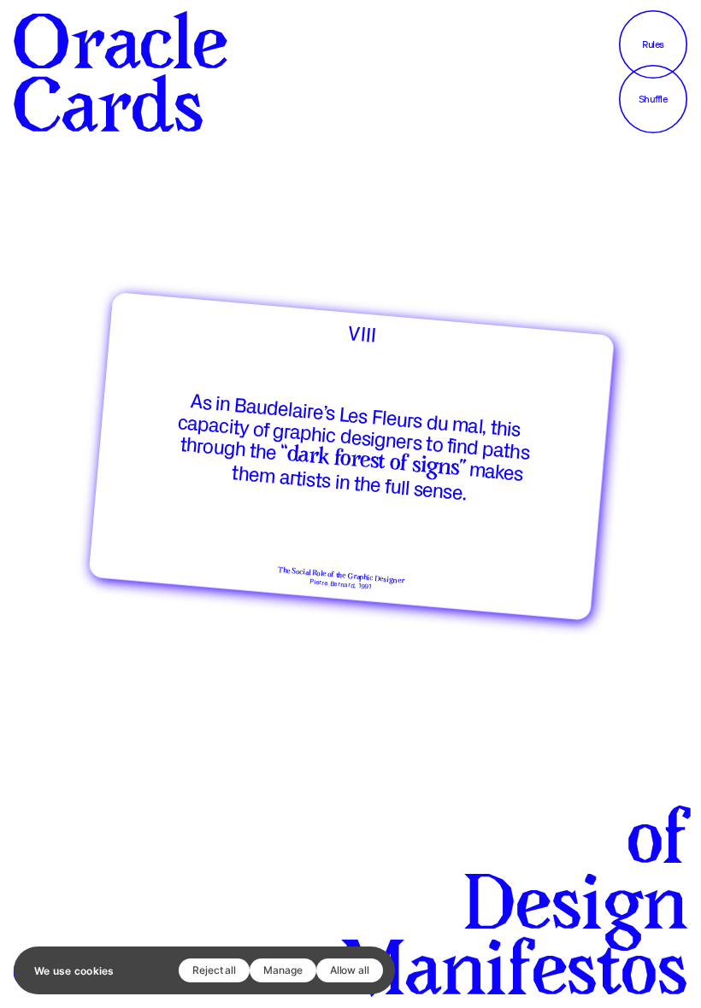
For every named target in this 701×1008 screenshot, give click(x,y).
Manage (283, 970)
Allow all (349, 970)
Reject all (214, 970)
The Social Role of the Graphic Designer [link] (341, 575)
